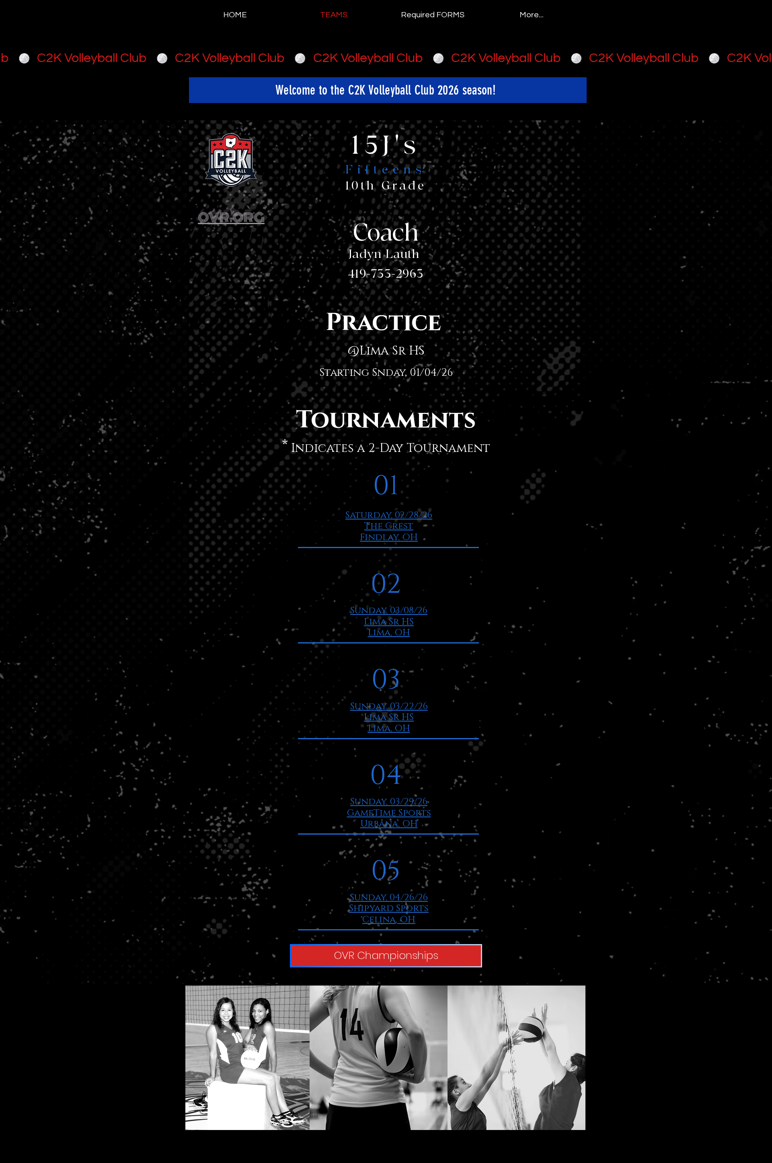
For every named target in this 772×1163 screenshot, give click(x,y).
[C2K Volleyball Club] (386, 58)
